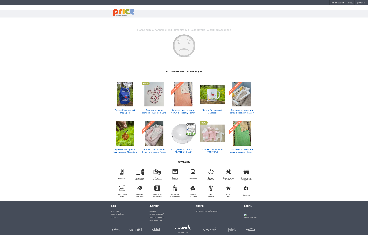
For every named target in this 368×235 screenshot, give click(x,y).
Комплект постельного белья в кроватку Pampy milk (183, 111)
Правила (153, 211)
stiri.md (232, 230)
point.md (115, 229)
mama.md (209, 229)
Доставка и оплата (157, 217)
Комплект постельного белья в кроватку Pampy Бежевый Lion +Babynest (241, 111)
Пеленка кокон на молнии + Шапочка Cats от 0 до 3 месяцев (154, 111)
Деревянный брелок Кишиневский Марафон (125, 150)
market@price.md (210, 211)
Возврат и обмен (117, 214)
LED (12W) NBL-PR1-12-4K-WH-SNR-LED (183, 150)
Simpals (183, 227)
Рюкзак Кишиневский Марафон (125, 111)
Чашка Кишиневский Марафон (212, 111)
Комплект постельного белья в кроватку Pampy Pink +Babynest (154, 150)
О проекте (115, 211)
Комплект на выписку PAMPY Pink (212, 150)
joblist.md (155, 229)
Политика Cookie (156, 220)
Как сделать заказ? (157, 214)
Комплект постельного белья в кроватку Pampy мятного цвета (242, 150)
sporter (250, 229)
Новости (114, 217)
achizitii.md (136, 229)
